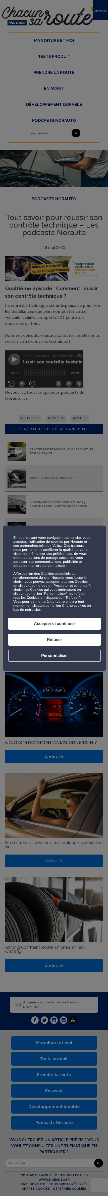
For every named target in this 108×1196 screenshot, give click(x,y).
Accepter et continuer (54, 623)
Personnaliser (54, 655)
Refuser (54, 639)
